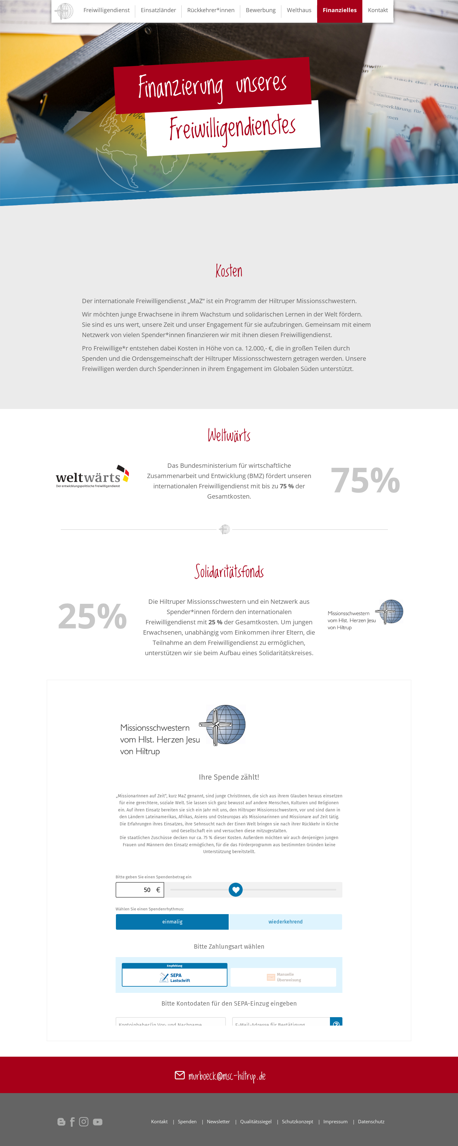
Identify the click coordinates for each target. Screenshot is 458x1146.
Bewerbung (261, 10)
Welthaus (299, 10)
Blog (61, 1121)
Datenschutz (371, 1121)
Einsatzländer (158, 10)
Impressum (335, 1121)
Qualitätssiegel (256, 1121)
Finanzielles (340, 10)
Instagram (84, 1121)
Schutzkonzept (297, 1121)
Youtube (98, 1121)
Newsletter (218, 1121)
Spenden (187, 1121)
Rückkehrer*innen (211, 10)
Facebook (72, 1121)
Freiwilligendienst (106, 10)
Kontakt (378, 10)
